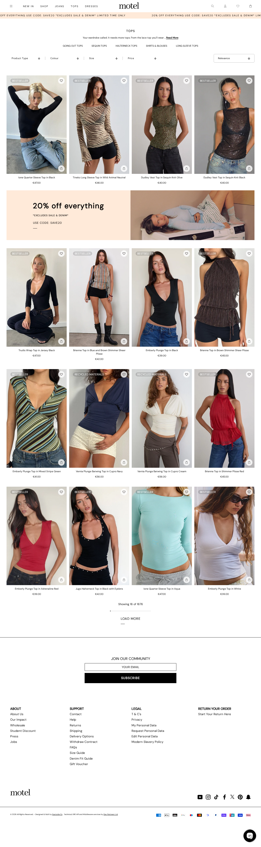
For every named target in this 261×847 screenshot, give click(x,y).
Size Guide (77, 753)
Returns (75, 725)
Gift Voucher (79, 764)
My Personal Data (144, 725)
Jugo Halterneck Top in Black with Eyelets (99, 588)
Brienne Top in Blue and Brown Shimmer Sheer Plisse (99, 352)
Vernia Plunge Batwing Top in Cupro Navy (99, 471)
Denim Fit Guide (81, 759)
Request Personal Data (148, 731)
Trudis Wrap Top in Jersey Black (37, 350)
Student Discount (23, 731)
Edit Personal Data (145, 736)
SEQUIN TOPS (99, 45)
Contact (76, 714)
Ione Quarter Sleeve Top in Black (36, 177)
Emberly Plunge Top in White (224, 588)
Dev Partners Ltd (111, 814)
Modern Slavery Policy (147, 742)
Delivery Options (82, 736)
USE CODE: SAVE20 (47, 223)
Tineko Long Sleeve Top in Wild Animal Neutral (99, 177)
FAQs (73, 747)
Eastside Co (57, 814)
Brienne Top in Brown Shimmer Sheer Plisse (224, 350)
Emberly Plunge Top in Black (162, 350)
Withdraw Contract (83, 742)
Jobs (13, 742)
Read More (172, 37)
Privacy (137, 720)
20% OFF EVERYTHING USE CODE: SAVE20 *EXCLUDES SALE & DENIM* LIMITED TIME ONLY (141, 15)
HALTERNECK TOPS (126, 45)
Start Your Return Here (214, 714)
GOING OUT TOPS (73, 45)
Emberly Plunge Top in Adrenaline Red (37, 588)
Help (73, 720)
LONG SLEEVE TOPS (187, 45)
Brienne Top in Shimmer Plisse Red (224, 471)
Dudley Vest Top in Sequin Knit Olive (161, 177)
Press (14, 736)
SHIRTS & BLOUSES (156, 45)
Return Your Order (214, 709)
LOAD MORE (130, 619)
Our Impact (18, 720)
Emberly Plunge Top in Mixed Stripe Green (37, 471)
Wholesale (17, 725)
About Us (16, 714)
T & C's (136, 714)
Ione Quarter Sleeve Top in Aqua (162, 588)
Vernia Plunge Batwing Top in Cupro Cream (161, 471)
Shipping (76, 731)
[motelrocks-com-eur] (129, 6)
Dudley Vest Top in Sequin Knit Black (224, 177)
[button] (61, 80)
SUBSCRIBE (130, 678)
